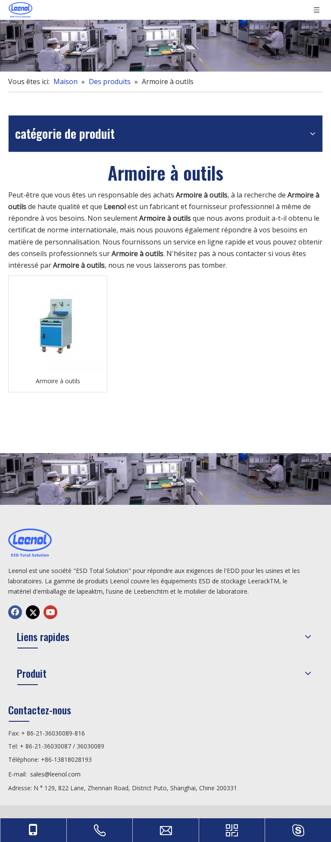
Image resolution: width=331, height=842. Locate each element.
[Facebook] (15, 612)
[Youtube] (50, 612)
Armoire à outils (58, 381)
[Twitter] (33, 612)
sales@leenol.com (55, 774)
